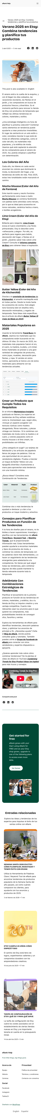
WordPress (16, 1104)
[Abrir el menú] (37, 3)
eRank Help (6, 3)
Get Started (16, 768)
